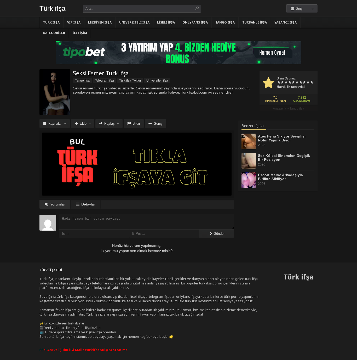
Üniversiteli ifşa (134, 22)
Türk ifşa (52, 8)
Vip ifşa (73, 22)
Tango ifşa (225, 22)
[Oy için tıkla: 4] (289, 82)
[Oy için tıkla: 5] (293, 82)
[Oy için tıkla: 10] (311, 82)
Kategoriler (54, 33)
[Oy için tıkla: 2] (282, 82)
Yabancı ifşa (285, 22)
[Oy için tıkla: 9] (308, 82)
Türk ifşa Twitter (130, 80)
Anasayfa (279, 108)
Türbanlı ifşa (254, 22)
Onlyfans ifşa (195, 22)
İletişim (80, 33)
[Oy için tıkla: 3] (286, 82)
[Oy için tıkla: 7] (300, 82)
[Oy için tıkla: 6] (297, 82)
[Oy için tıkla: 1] (278, 82)
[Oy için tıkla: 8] (304, 82)
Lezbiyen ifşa (100, 22)
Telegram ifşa (104, 80)
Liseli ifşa (166, 22)
